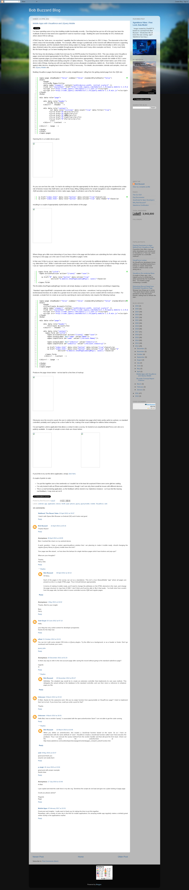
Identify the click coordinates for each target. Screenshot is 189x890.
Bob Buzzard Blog (44, 10)
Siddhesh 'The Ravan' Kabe (48, 513)
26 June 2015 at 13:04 (52, 767)
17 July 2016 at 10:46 (55, 782)
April (138, 371)
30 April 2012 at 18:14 (64, 573)
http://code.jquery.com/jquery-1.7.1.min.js (76, 89)
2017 (137, 332)
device (58, 504)
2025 (137, 309)
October (140, 354)
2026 (137, 306)
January (140, 390)
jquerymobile (85, 504)
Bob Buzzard (43, 526)
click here (72, 474)
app (45, 504)
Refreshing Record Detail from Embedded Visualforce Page (143, 287)
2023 (137, 314)
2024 (137, 312)
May (138, 368)
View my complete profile (141, 187)
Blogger (98, 884)
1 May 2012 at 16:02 (55, 602)
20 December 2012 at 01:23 (57, 658)
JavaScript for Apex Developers (143, 200)
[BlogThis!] (63, 501)
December (141, 348)
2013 (137, 343)
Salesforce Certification (141, 205)
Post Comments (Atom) (50, 861)
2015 (137, 337)
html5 (63, 504)
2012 (137, 346)
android (41, 504)
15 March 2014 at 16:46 (64, 730)
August (139, 360)
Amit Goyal (42, 621)
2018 (137, 329)
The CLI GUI (137, 195)
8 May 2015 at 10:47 (49, 753)
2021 (137, 320)
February (140, 387)
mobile (92, 504)
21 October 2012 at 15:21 (52, 639)
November (141, 351)
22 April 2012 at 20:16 (58, 526)
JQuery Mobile (40, 67)
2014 (137, 340)
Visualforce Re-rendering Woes (143, 273)
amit (39, 753)
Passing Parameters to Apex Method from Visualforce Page (143, 246)
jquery (78, 504)
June (139, 366)
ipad (67, 504)
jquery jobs (42, 648)
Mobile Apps (42, 808)
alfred (40, 639)
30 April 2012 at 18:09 (55, 538)
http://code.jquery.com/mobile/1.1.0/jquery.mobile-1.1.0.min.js (86, 90)
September (141, 357)
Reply (40, 519)
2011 (137, 393)
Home (81, 857)
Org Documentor (138, 197)
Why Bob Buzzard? (139, 202)
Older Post (123, 857)
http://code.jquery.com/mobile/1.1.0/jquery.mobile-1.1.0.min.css (103, 87)
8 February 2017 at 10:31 (57, 808)
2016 (137, 334)
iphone (72, 504)
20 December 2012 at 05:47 (66, 678)
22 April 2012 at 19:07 (66, 513)
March (139, 384)
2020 (137, 323)
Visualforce (100, 504)
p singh (41, 767)
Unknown (41, 697)
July (138, 363)
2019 (137, 326)
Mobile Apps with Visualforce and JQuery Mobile (54, 23)
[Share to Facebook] (67, 501)
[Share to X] (65, 501)
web (105, 504)
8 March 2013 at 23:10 (54, 697)
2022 (137, 317)
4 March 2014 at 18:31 (54, 715)
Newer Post (38, 857)
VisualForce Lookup (140, 260)
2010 (137, 396)
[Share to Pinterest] (69, 501)
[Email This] (61, 501)
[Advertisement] (144, 144)
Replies (43, 569)
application (51, 504)
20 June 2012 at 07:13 (55, 621)
